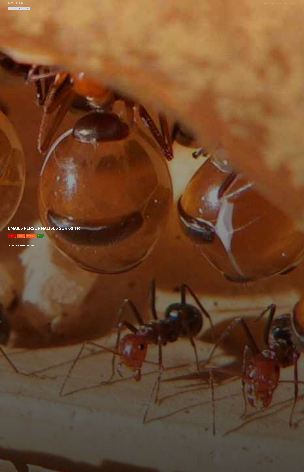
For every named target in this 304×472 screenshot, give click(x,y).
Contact (292, 3)
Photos (271, 3)
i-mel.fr (15, 3)
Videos (264, 3)
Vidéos (11, 235)
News (286, 3)
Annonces (279, 3)
